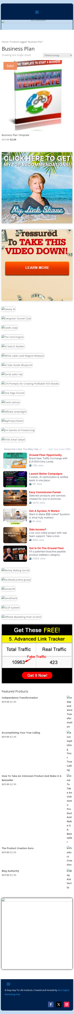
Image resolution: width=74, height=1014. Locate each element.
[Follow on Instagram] (66, 1004)
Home (5, 41)
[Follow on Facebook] (51, 1004)
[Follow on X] (58, 1004)
